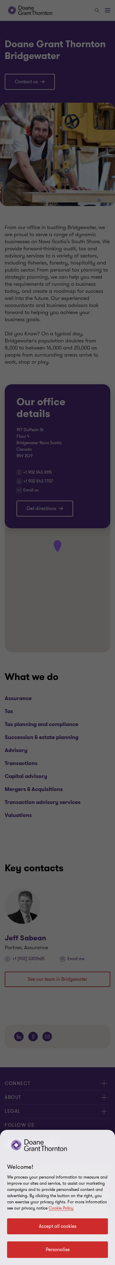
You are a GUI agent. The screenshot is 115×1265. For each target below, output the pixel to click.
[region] (57, 1197)
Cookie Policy (61, 1208)
